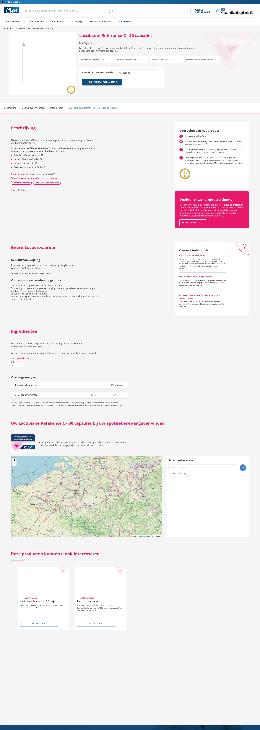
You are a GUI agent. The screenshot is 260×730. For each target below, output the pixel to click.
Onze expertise (124, 21)
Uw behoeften (12, 21)
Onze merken (57, 21)
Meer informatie (190, 223)
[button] (14, 460)
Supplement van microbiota (47, 182)
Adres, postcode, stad (181, 460)
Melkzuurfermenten (21, 182)
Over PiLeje (77, 21)
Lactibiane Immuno (88, 601)
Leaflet (134, 536)
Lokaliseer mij (179, 474)
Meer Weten (37, 623)
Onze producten (36, 21)
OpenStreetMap (146, 536)
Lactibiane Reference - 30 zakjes (38, 601)
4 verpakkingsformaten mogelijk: (97, 72)
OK (243, 467)
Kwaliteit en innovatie (100, 21)
